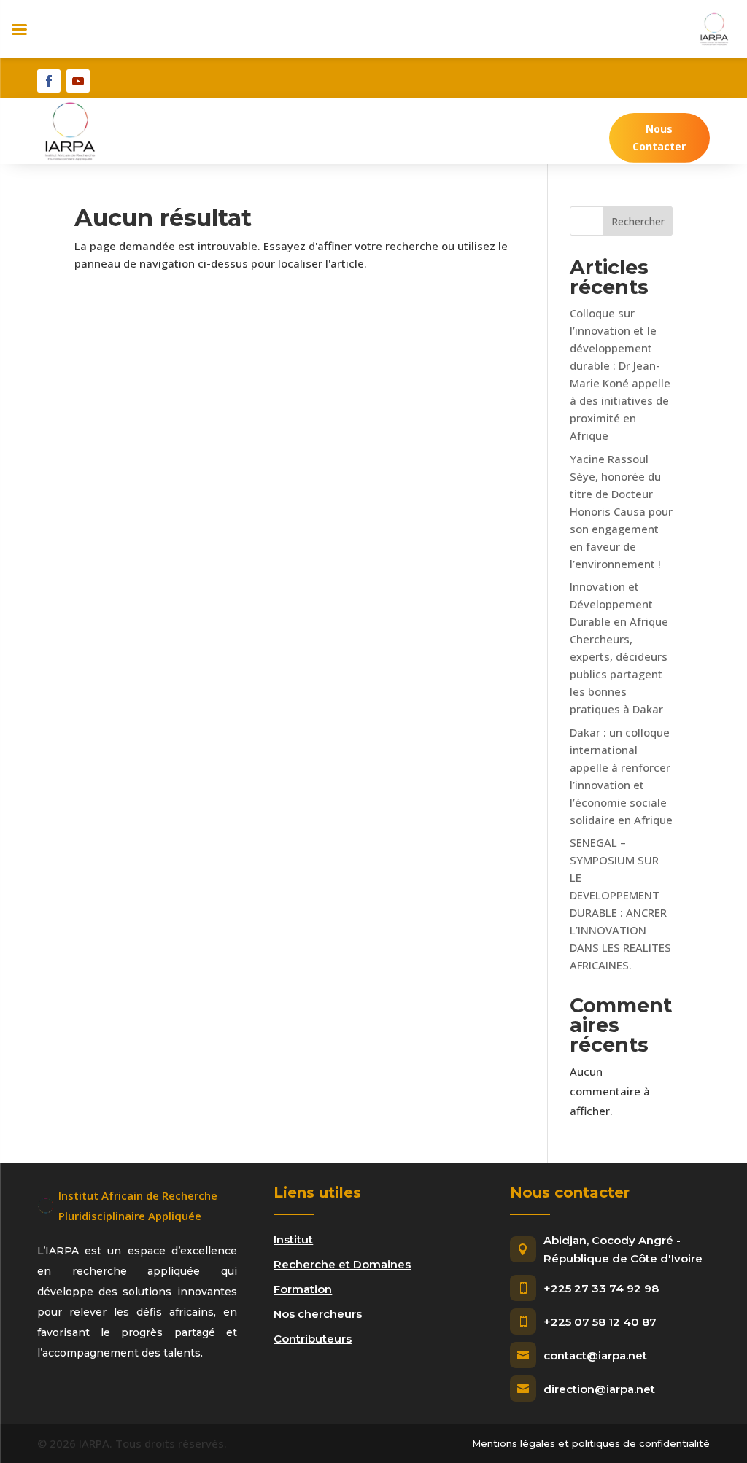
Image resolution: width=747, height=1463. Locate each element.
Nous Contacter (659, 137)
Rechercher (638, 221)
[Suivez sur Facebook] (49, 81)
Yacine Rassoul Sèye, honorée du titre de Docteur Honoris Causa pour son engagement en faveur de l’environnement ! (621, 511)
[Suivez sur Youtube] (78, 81)
